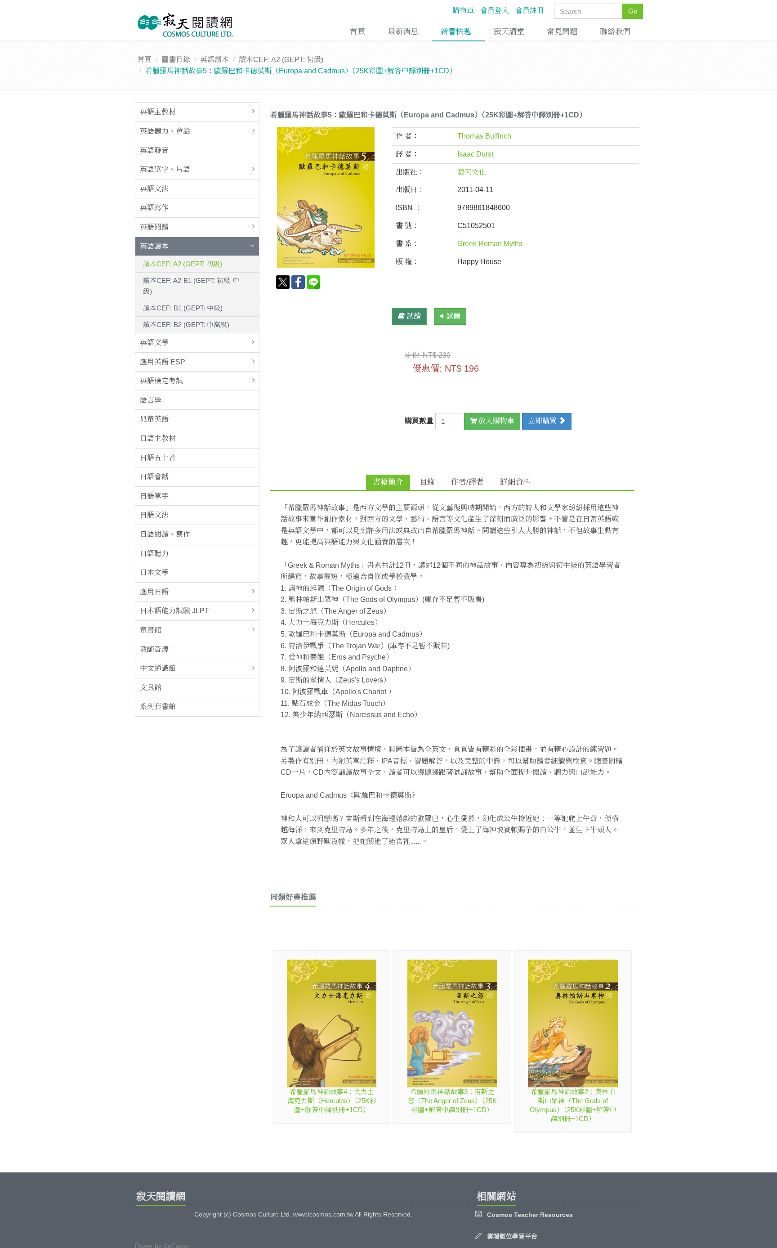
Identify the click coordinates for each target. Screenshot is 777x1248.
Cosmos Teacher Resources (530, 1214)
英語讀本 (214, 59)
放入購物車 (495, 421)
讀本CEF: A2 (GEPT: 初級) (281, 59)
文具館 (150, 687)
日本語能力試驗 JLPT (174, 611)
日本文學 (154, 572)
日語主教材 (158, 438)
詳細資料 (515, 482)
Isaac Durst (475, 154)
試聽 (452, 316)
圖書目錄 (175, 59)
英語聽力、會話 (165, 131)
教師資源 (154, 649)
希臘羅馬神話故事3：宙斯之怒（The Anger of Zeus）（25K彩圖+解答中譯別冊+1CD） (452, 1100)
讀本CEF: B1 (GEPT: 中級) (183, 308)
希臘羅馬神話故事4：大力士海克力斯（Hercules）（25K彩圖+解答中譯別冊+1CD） (331, 1100)
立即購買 (543, 421)
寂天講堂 (509, 31)
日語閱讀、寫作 (165, 534)
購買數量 (420, 421)
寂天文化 (471, 172)
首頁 (357, 31)
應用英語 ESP (162, 362)
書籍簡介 (388, 482)
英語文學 (154, 342)
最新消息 (403, 31)
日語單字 (154, 496)
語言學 (150, 400)
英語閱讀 (154, 227)
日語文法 (154, 515)
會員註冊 (529, 10)
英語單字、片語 (165, 169)
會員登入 (494, 10)
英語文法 (154, 189)
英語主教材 (158, 112)
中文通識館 (158, 668)
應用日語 (154, 592)
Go (632, 11)
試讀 (413, 316)
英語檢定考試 (161, 381)
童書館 (150, 630)
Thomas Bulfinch (484, 136)
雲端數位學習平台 (512, 1236)
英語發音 (154, 150)
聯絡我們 (615, 31)
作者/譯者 (467, 482)
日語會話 (154, 476)
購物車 (463, 10)
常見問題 (562, 31)
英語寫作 (154, 207)
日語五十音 (158, 458)
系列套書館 (158, 706)
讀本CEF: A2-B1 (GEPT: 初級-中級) (191, 286)
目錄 (427, 482)
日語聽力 (154, 553)
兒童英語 (154, 419)
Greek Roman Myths (489, 243)
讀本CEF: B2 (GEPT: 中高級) (186, 324)
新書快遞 (456, 31)
